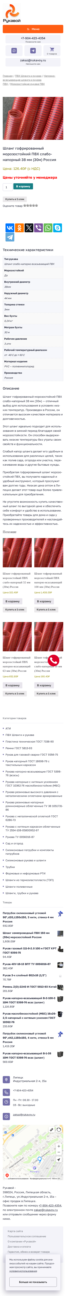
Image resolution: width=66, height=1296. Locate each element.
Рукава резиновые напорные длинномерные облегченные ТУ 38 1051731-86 (34, 806)
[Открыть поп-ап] (53, 660)
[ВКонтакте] (10, 227)
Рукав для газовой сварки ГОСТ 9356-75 (32, 754)
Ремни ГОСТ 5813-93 (19, 748)
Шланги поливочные (19, 886)
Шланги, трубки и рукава (22, 893)
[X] (29, 227)
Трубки (10, 866)
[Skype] (57, 227)
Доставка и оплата (19, 1246)
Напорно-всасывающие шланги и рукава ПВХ (29, 79)
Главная (8, 75)
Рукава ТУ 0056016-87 (20, 836)
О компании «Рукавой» (22, 1241)
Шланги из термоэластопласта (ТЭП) (30, 880)
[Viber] (38, 227)
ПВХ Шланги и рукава (28, 75)
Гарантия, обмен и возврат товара (29, 1251)
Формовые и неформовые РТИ (25, 873)
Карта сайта (15, 1231)
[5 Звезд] (36, 205)
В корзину (23, 186)
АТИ (8, 728)
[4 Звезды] (33, 205)
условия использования (23, 1271)
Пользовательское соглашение (27, 1236)
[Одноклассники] (19, 227)
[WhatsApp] (48, 227)
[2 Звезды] (27, 205)
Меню (36, 29)
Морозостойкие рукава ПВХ (27, 83)
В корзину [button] (13, 601)
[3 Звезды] (30, 205)
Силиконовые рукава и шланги (26, 860)
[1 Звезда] (24, 205)
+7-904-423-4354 (33, 38)
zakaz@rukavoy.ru (33, 60)
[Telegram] (10, 237)
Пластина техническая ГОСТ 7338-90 (30, 741)
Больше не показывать (33, 1282)
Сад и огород (14, 843)
